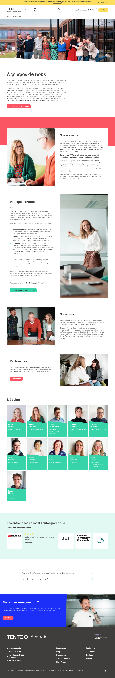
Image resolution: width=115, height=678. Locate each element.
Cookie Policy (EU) (52, 670)
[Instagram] (41, 637)
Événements (61, 655)
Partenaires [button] (16, 379)
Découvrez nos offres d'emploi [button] (23, 290)
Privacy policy (68, 670)
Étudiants (89, 655)
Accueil (80, 670)
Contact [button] (103, 10)
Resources (49, 10)
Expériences (61, 648)
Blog (58, 652)
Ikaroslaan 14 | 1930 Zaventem (16, 656)
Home (8, 16)
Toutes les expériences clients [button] (19, 527)
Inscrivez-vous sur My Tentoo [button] (85, 10)
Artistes (89, 658)
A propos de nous (62, 10)
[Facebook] (32, 637)
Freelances (25, 10)
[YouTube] (36, 637)
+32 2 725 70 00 (15, 652)
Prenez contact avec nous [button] (19, 106)
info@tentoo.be (15, 648)
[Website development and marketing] (105, 670)
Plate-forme (36, 10)
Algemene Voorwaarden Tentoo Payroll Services (24, 670)
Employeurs (90, 648)
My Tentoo (101, 2)
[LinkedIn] (45, 637)
